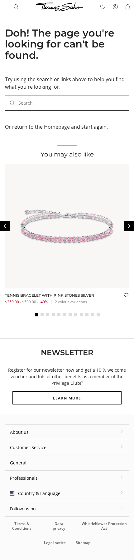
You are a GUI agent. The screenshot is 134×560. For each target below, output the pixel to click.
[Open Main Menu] (5, 7)
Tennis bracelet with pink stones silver (49, 295)
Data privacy (59, 526)
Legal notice (55, 542)
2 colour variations (71, 302)
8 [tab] (75, 314)
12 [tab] (98, 314)
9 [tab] (81, 314)
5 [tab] (58, 314)
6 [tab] (64, 314)
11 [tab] (92, 314)
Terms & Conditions (21, 526)
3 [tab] (47, 314)
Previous (5, 226)
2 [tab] (42, 314)
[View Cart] (128, 7)
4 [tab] (53, 314)
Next (129, 226)
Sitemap (83, 542)
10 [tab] (87, 314)
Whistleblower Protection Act (104, 526)
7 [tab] (70, 314)
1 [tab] (36, 314)
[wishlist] (103, 7)
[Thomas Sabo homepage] (16, 7)
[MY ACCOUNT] (115, 7)
